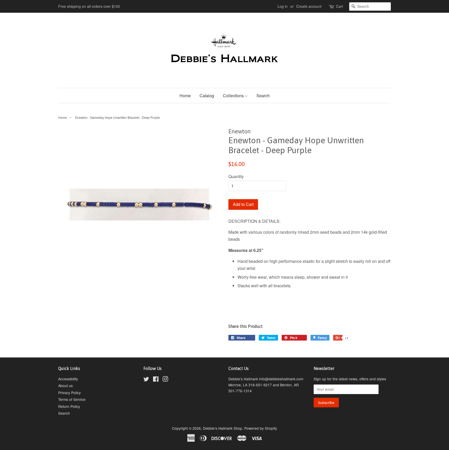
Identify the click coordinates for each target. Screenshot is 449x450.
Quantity (236, 176)
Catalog (207, 96)
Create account (308, 6)
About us (65, 385)
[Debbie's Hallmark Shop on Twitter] (146, 379)
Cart (339, 6)
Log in (283, 6)
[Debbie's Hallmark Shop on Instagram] (165, 379)
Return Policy (69, 406)
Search (263, 96)
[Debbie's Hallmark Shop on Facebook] (156, 379)
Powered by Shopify (260, 428)
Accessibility (68, 378)
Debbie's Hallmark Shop (222, 428)
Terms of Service (71, 399)
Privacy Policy (69, 392)
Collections (234, 96)
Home (185, 96)
